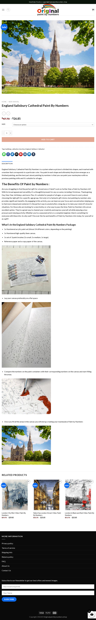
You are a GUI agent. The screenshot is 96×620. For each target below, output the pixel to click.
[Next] (94, 501)
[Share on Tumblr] (33, 154)
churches (22, 149)
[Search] (8, 10)
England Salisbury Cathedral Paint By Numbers (20, 169)
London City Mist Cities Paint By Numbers (14, 514)
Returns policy (7, 557)
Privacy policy (7, 543)
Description (7, 164)
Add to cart (48, 139)
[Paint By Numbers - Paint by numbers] (48, 10)
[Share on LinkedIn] (29, 154)
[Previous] (2, 501)
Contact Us (6, 570)
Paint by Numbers (36, 184)
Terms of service (8, 548)
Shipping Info (7, 552)
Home (4, 102)
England (28, 149)
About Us (5, 566)
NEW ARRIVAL (14, 102)
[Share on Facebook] (8, 154)
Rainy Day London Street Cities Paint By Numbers (47, 514)
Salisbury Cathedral (37, 149)
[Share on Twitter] (12, 154)
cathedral (15, 149)
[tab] (7, 163)
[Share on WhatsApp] (4, 154)
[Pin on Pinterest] (21, 154)
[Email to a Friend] (16, 154)
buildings (8, 149)
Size (3, 124)
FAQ (4, 561)
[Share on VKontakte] (25, 154)
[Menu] (3, 10)
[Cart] (93, 9)
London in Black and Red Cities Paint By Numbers (79, 514)
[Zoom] (5, 91)
